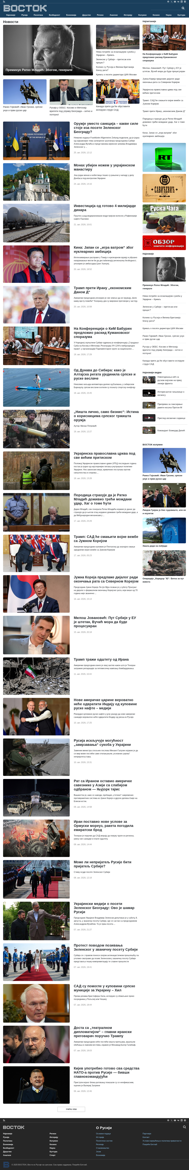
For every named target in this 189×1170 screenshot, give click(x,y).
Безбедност (54, 15)
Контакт (146, 1137)
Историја (100, 1137)
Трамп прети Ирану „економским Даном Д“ (164, 111)
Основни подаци (103, 1133)
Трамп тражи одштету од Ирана (101, 659)
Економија (71, 15)
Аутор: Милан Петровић (85, 426)
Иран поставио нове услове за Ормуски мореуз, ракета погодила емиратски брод (103, 826)
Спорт (52, 1155)
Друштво (86, 15)
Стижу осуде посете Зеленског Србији (92, 872)
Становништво (102, 1148)
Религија (99, 1144)
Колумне (142, 15)
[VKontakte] (178, 1)
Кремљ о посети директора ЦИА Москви (116, 74)
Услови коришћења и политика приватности (162, 1141)
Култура (181, 15)
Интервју (128, 15)
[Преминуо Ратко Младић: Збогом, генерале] (48, 50)
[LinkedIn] (182, 1)
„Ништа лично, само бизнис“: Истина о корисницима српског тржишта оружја (106, 416)
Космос (156, 15)
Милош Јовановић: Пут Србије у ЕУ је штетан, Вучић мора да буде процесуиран (105, 622)
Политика (38, 15)
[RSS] (4, 1)
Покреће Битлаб (150, 1144)
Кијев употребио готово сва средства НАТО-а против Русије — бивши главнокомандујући (106, 1072)
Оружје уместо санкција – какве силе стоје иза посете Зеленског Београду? (106, 128)
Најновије (10, 15)
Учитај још (71, 1109)
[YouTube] (175, 1)
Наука (168, 15)
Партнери (147, 1133)
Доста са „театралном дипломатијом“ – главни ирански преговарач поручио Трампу (103, 1032)
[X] (172, 1)
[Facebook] (168, 1)
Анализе (114, 15)
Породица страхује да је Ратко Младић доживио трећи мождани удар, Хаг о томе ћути (103, 499)
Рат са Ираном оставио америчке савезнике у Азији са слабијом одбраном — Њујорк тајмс (103, 785)
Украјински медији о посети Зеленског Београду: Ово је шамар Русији (104, 908)
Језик (98, 1151)
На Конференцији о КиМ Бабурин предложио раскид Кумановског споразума (103, 333)
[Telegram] (185, 1)
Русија (24, 15)
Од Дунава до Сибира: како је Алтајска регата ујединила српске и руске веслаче (105, 374)
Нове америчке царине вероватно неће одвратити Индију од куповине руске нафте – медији (105, 704)
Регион (100, 15)
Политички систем (104, 1141)
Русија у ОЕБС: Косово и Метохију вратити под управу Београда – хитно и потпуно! (163, 350)
